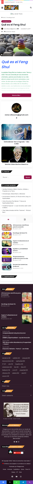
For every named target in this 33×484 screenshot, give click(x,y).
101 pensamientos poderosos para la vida (20, 257)
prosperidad (24, 370)
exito (10, 364)
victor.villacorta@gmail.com (10, 28)
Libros (22, 469)
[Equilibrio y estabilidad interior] (7, 251)
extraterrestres (7, 367)
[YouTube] (16, 442)
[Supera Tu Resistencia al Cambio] (7, 243)
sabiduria (15, 373)
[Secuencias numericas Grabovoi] (7, 267)
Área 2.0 (27, 469)
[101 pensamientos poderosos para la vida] (7, 259)
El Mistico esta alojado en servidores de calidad (17, 463)
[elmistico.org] (11, 7)
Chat (20, 472)
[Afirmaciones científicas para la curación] (7, 227)
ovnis (14, 370)
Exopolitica (19, 364)
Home (4, 469)
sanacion (5, 376)
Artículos (9, 469)
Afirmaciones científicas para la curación (21, 226)
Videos (13, 472)
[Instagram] (19, 442)
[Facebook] (14, 442)
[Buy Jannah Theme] (16, 13)
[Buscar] (31, 8)
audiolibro (16, 358)
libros (23, 367)
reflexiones (6, 373)
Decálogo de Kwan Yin (20, 233)
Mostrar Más (16, 95)
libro (16, 367)
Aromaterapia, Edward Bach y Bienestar (13, 193)
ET (4, 364)
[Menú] (2, 8)
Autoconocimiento (8, 361)
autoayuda (26, 358)
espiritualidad (20, 361)
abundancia (6, 358)
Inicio (4, 17)
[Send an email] (17, 28)
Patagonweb (20, 466)
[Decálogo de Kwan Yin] (7, 235)
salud (23, 373)
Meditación (6, 370)
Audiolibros (16, 469)
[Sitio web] (16, 118)
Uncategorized (11, 17)
